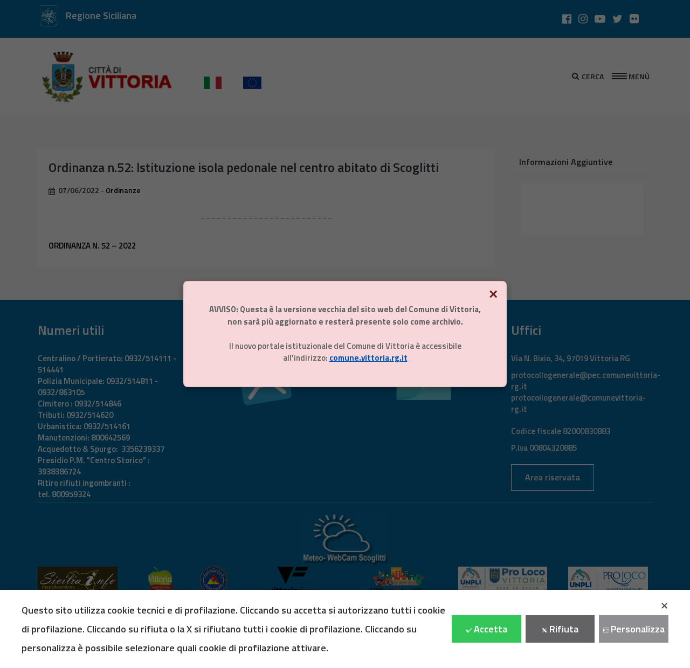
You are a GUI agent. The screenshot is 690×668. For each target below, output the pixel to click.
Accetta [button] (490, 629)
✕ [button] (664, 605)
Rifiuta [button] (563, 629)
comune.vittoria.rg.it (368, 358)
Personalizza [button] (638, 629)
